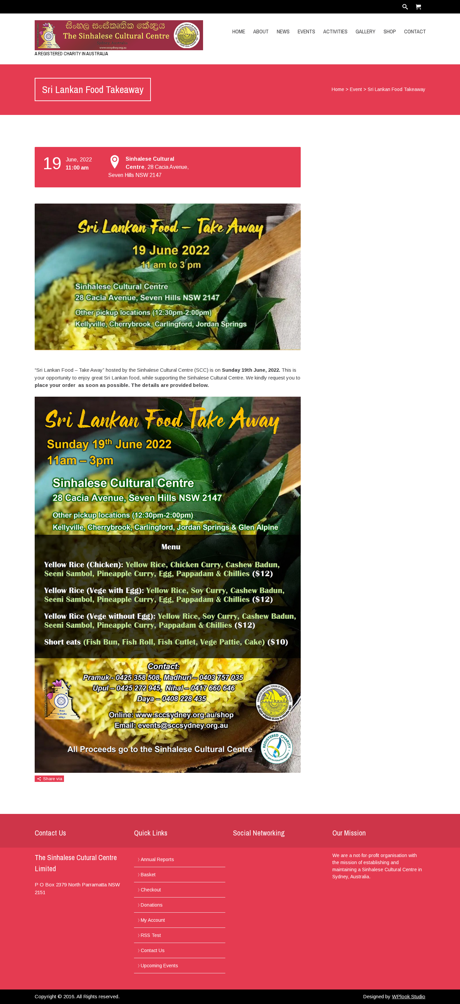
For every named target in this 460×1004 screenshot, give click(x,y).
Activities (335, 31)
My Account (153, 920)
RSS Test (151, 935)
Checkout (151, 889)
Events (306, 31)
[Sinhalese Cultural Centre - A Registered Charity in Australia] (93, 35)
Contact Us (153, 950)
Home (238, 31)
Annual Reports (157, 859)
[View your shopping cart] (418, 6)
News (283, 31)
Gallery (365, 31)
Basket (148, 874)
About (261, 31)
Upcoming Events (159, 965)
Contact (415, 31)
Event (356, 89)
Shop (390, 31)
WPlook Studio (408, 996)
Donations (152, 905)
